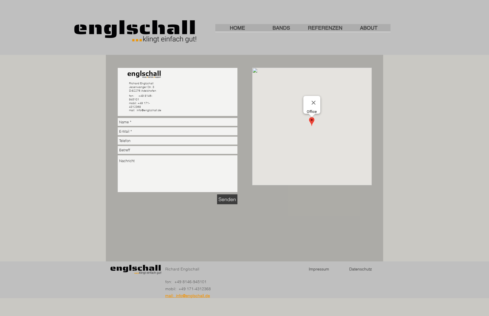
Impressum (319, 269)
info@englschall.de (149, 110)
